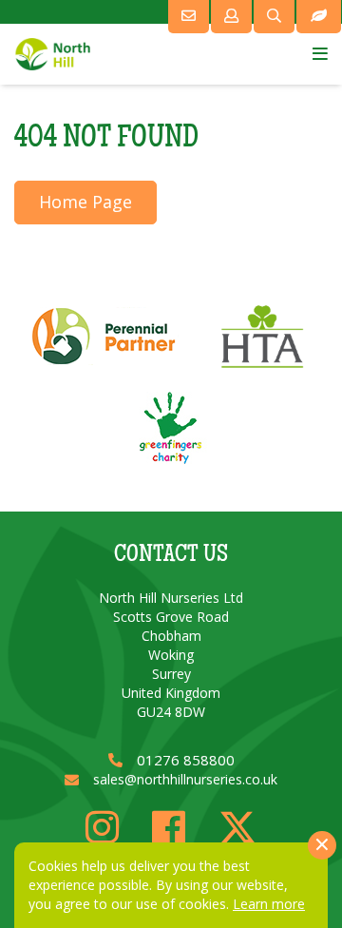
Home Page (85, 201)
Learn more (269, 904)
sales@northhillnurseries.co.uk (185, 779)
